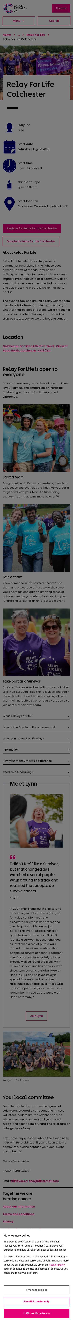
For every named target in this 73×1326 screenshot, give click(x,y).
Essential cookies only (36, 1301)
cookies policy (57, 1265)
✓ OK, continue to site (36, 1313)
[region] (36, 1277)
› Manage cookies (36, 1290)
